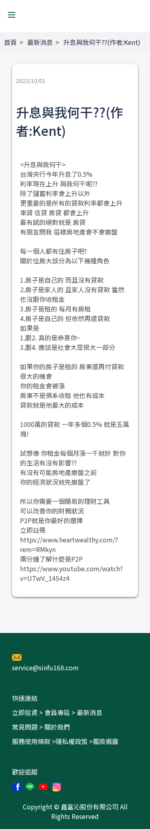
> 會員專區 (54, 712)
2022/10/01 (31, 81)
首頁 (10, 42)
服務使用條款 (31, 741)
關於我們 (57, 727)
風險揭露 (105, 741)
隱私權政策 (72, 741)
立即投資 (25, 712)
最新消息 (40, 42)
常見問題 (25, 727)
